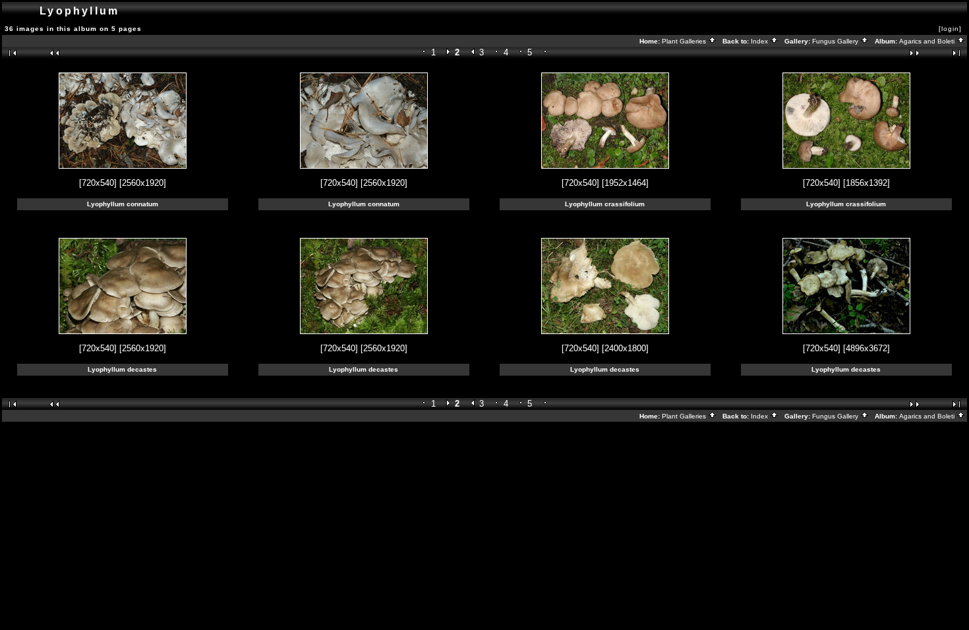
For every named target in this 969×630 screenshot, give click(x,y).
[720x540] (98, 183)
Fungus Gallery (836, 41)
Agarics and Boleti (927, 41)
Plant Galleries (685, 41)
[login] (950, 28)
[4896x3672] (866, 348)
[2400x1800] (625, 348)
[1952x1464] (625, 183)
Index (760, 41)
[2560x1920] (142, 183)
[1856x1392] (866, 183)
